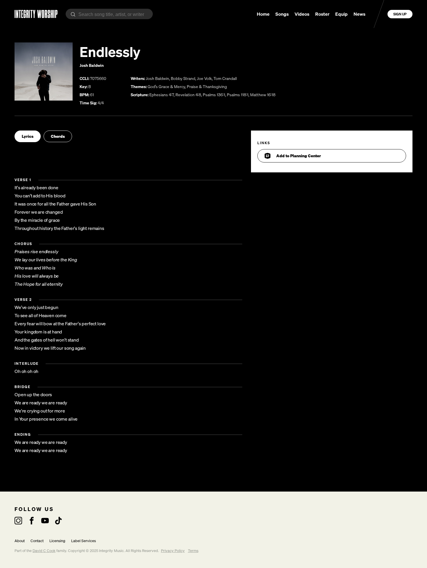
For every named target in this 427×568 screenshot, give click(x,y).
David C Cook (44, 550)
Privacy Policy (173, 550)
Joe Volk (204, 78)
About (20, 540)
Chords (58, 136)
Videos (302, 14)
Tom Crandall (225, 78)
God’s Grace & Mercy (166, 86)
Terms (193, 550)
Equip (341, 14)
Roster (322, 14)
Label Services (83, 540)
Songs (282, 14)
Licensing (57, 540)
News (359, 14)
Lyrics (27, 136)
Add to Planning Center (298, 155)
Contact (37, 540)
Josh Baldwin (92, 65)
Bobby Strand (183, 78)
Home (263, 14)
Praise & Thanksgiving (207, 86)
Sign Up (400, 14)
